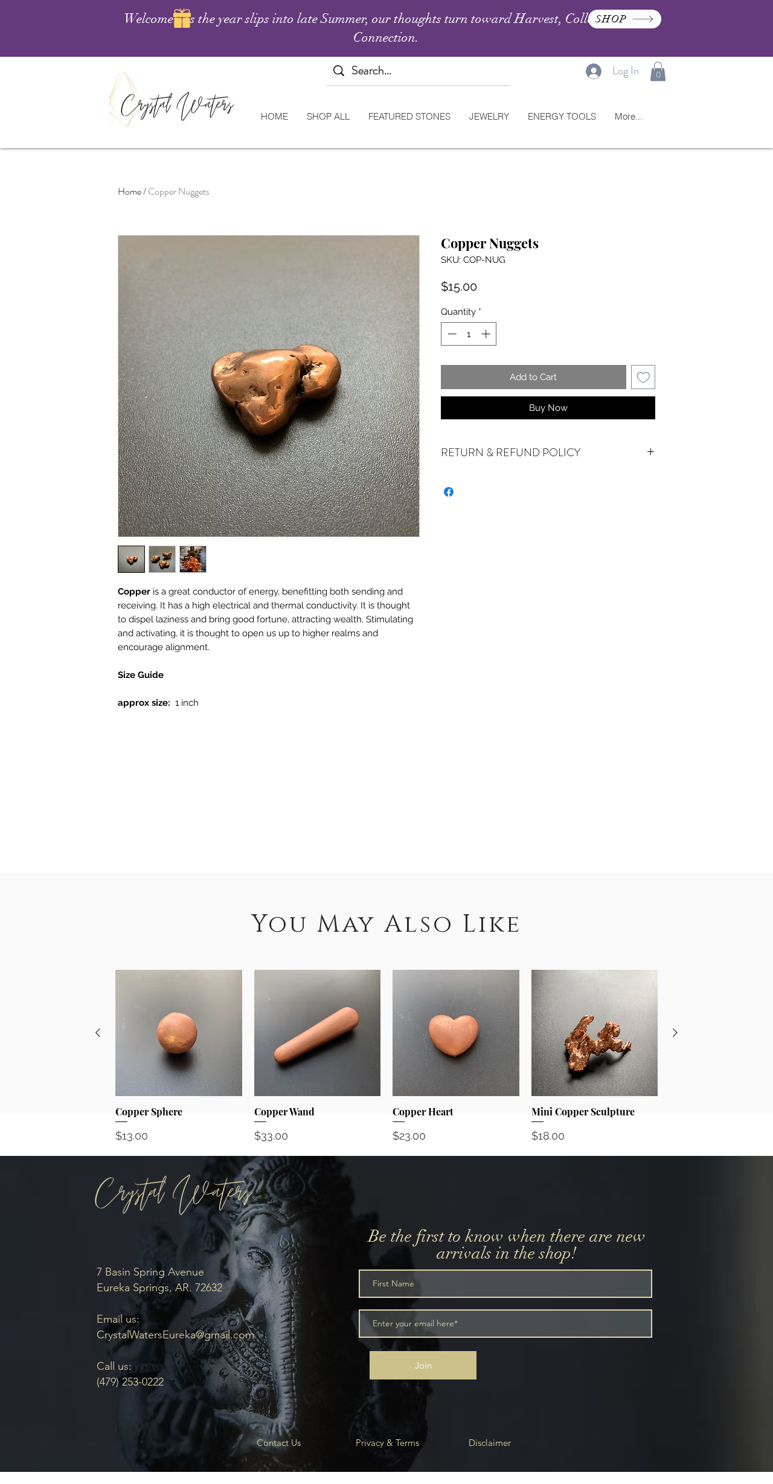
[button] (658, 71)
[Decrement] (451, 334)
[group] (386, 1056)
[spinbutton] (469, 334)
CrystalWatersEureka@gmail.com (175, 1334)
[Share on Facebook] (448, 492)
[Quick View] (178, 1033)
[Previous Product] (98, 1032)
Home (129, 191)
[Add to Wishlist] (643, 377)
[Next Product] (675, 1032)
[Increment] (487, 334)
